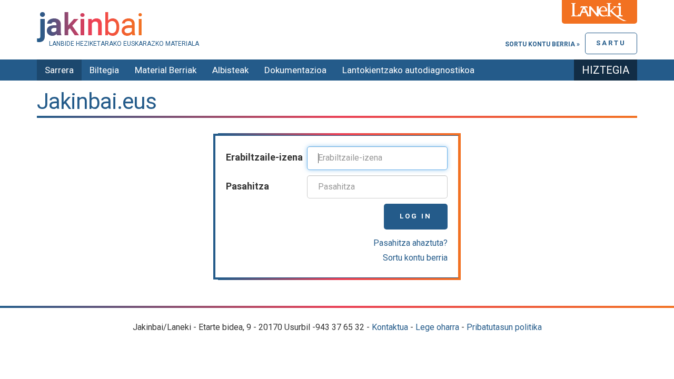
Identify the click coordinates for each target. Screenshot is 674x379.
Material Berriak (165, 70)
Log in (416, 216)
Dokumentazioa (295, 70)
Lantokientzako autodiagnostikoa (408, 70)
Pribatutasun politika (504, 327)
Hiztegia (605, 70)
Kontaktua (390, 327)
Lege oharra (437, 327)
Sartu (611, 43)
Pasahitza (247, 186)
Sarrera (59, 70)
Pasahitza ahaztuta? (410, 243)
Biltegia (104, 70)
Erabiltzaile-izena (264, 157)
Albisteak (230, 70)
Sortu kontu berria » (542, 44)
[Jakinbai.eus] (337, 27)
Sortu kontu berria (415, 258)
